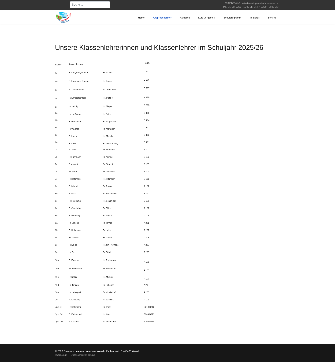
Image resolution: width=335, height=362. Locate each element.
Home (141, 17)
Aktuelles (185, 17)
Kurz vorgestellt (206, 17)
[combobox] (90, 4)
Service (272, 17)
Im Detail (254, 17)
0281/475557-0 (232, 3)
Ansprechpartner (162, 17)
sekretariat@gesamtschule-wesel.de (260, 3)
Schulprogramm (232, 17)
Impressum (61, 354)
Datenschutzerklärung (83, 354)
